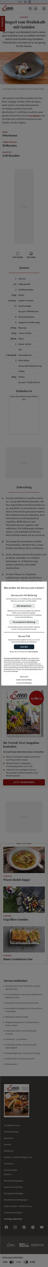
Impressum (24, 676)
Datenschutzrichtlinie (24, 680)
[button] (24, 647)
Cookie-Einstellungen (24, 683)
